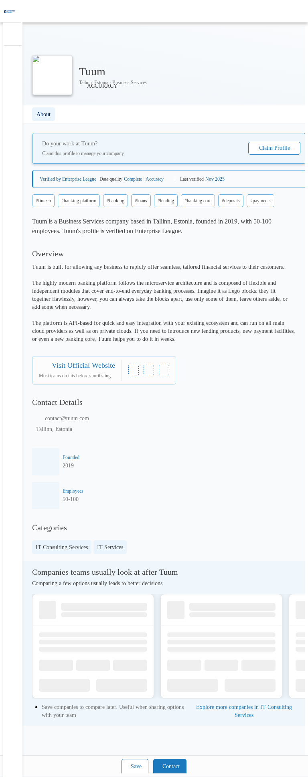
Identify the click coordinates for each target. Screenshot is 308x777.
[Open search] (288, 11)
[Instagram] (149, 370)
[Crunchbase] (164, 370)
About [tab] (43, 114)
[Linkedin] (133, 370)
